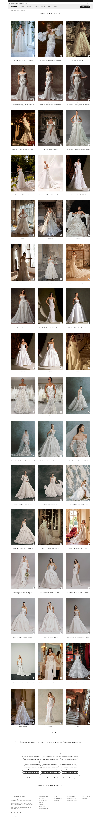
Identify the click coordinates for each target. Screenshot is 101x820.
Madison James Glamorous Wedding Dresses (69, 767)
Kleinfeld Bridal (11, 3)
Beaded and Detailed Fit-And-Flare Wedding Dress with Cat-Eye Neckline (23, 150)
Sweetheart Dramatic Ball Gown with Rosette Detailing (23, 548)
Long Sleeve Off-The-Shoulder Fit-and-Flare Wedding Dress (78, 460)
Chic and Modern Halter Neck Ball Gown (50, 637)
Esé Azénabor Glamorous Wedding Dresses (30, 775)
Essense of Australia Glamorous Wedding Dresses (70, 754)
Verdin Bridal (23, 58)
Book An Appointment (71, 796)
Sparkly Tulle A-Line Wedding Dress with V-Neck (78, 548)
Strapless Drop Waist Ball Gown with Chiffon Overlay (23, 637)
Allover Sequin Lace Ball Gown (78, 60)
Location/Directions (42, 806)
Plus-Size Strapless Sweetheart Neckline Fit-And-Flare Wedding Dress (78, 105)
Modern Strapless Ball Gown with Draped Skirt (78, 239)
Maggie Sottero (78, 58)
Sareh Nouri (78, 681)
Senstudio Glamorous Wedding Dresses (71, 769)
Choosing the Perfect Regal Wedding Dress (50, 785)
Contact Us (41, 802)
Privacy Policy (84, 798)
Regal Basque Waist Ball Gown (23, 327)
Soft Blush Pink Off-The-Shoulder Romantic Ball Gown (78, 504)
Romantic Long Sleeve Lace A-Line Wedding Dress (78, 194)
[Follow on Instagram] (14, 812)
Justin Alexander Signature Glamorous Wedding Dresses (52, 761)
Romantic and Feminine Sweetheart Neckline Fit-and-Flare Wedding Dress (50, 328)
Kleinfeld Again (16, 3)
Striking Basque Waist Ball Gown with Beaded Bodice (78, 327)
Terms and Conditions (86, 796)
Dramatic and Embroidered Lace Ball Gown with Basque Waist (78, 682)
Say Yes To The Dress (43, 800)
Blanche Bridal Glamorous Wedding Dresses (68, 764)
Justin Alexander (23, 681)
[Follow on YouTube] (20, 812)
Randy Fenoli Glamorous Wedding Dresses (31, 759)
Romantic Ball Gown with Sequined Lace (50, 239)
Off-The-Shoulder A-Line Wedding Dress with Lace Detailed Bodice (78, 638)
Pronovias (78, 282)
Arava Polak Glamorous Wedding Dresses (31, 772)
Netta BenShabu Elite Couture (50, 58)
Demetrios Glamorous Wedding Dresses (50, 764)
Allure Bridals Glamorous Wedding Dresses (29, 754)
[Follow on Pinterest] (17, 812)
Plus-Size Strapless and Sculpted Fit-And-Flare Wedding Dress (78, 372)
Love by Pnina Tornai (23, 415)
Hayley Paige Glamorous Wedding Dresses (50, 767)
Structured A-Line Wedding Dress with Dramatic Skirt (23, 283)
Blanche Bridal (23, 238)
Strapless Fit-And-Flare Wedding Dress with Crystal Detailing (23, 682)
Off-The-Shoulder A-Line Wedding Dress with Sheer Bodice (23, 416)
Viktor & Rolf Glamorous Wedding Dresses (70, 772)
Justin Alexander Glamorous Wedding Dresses (32, 756)
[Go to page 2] (59, 732)
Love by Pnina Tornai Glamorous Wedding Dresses (49, 754)
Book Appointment (85, 6)
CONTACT (55, 6)
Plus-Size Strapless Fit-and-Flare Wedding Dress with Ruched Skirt (50, 683)
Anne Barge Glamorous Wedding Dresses (32, 764)
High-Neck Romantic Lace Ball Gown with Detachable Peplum (78, 149)
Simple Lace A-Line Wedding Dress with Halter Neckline (23, 60)
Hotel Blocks (22, 3)
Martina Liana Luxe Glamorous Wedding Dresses (52, 769)
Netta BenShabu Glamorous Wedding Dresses (31, 769)
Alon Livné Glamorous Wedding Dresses (71, 775)
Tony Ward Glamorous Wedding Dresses (34, 777)
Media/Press (41, 798)
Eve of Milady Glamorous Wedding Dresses (52, 777)
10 (55, 732)
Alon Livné (78, 238)
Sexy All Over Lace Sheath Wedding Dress (50, 416)
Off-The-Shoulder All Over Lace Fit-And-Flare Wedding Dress (78, 283)
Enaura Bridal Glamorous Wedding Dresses (32, 767)
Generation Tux (56, 800)
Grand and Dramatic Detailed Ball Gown (50, 149)
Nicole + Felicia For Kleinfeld (23, 590)
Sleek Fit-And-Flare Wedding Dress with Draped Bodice (50, 104)
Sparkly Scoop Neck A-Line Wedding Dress (50, 504)
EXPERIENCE (43, 6)
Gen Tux (25, 3)
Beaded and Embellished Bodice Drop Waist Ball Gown (50, 592)
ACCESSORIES (36, 6)
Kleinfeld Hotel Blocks (58, 798)
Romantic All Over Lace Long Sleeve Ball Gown (23, 504)
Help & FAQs (41, 804)
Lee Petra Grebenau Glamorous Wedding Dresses (50, 772)
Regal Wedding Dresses (21, 10)
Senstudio (78, 415)
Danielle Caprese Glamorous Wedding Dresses (30, 761)
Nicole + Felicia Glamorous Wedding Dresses (69, 759)
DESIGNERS (29, 6)
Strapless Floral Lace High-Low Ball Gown (78, 416)
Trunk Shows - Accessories (72, 800)
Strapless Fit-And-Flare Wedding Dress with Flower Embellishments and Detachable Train (23, 593)
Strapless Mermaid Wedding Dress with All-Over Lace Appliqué (23, 460)
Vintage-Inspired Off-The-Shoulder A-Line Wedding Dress (50, 283)
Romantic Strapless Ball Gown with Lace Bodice (50, 372)
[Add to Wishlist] (33, 55)
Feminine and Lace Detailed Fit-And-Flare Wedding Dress (50, 60)
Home (12, 10)
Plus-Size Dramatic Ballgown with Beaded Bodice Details (23, 372)
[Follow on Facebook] (11, 812)
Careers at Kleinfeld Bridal (43, 796)
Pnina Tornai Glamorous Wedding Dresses (50, 756)
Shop (15, 10)
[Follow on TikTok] (23, 812)
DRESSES (22, 6)
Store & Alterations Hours (43, 808)
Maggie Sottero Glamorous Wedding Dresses (69, 756)
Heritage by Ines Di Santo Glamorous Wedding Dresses (51, 775)
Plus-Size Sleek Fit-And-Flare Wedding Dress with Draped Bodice (23, 105)
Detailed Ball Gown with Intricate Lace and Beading (23, 239)
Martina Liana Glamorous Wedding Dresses (50, 759)
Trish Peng (78, 726)
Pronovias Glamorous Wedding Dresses (72, 761)
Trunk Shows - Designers (71, 798)
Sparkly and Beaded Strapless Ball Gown (23, 194)
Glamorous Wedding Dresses (68, 777)
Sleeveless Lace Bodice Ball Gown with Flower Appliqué (50, 460)
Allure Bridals (23, 371)
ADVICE (49, 6)
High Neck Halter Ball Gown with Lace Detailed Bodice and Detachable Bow (50, 195)
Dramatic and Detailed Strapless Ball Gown (50, 548)
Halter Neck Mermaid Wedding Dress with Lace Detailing (78, 592)
